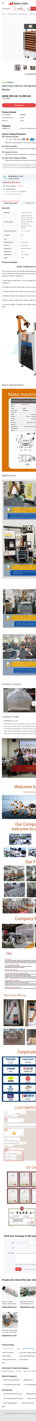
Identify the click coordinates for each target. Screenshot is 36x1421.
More (3, 1406)
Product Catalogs (29, 1348)
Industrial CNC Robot (28, 1403)
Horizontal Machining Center (11, 1384)
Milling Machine (28, 1380)
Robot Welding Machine (10, 1403)
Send (18, 1269)
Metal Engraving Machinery (11, 1380)
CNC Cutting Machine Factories (12, 1394)
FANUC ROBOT (6, 1356)
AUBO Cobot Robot (7, 1352)
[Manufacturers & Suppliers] (18, 3)
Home (3, 14)
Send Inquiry (19, 105)
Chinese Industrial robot (9, 1359)
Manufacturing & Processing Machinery (17, 14)
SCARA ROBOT (23, 1359)
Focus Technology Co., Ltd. (24, 1413)
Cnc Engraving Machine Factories (13, 1398)
